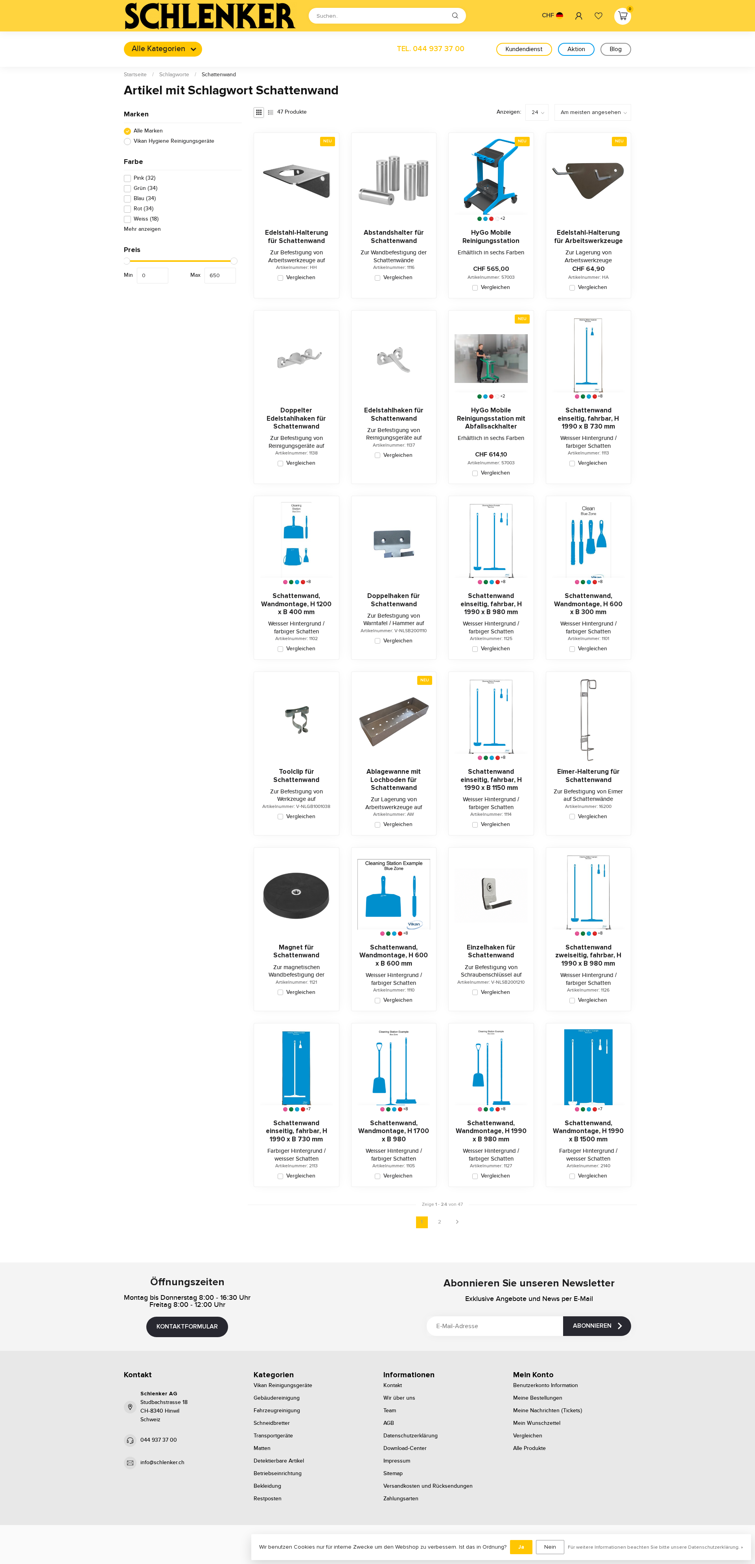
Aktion (576, 49)
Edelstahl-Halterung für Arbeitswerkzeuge (588, 237)
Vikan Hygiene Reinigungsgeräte (174, 141)
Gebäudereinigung (277, 1398)
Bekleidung (267, 1486)
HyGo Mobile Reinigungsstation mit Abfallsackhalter (491, 419)
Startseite (135, 74)
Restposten (268, 1498)
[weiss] (497, 219)
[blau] (485, 219)
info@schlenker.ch (162, 1462)
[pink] (577, 396)
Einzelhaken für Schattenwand (491, 951)
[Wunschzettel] (598, 16)
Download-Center (405, 1448)
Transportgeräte (273, 1435)
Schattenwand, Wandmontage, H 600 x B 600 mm (393, 956)
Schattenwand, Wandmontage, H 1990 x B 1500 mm (588, 1131)
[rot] (491, 219)
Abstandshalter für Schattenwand (394, 237)
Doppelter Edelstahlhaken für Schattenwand (296, 419)
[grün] (479, 219)
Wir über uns (399, 1398)
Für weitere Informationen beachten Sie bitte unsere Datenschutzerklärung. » (655, 1547)
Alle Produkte (529, 1448)
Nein (550, 1547)
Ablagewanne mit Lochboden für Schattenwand (393, 780)
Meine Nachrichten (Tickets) (547, 1410)
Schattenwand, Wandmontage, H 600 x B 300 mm (588, 604)
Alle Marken (148, 131)
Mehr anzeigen (142, 229)
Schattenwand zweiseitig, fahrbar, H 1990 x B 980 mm (588, 956)
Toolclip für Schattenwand (296, 776)
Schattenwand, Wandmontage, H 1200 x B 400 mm (296, 604)
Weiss (146, 219)
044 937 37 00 (158, 1440)
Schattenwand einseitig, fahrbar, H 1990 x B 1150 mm (491, 780)
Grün (146, 189)
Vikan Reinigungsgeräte (283, 1385)
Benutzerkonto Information (545, 1385)
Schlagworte (174, 74)
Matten (262, 1448)
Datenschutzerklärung (410, 1435)
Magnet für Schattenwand (296, 951)
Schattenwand (219, 74)
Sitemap (393, 1473)
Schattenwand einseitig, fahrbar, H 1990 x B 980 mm (491, 604)
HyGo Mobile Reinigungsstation (490, 237)
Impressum (396, 1461)
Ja (521, 1547)
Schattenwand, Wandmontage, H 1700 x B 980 (393, 1131)
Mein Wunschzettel (536, 1423)
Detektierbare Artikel (279, 1461)
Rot (144, 209)
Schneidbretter (272, 1423)
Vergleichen (300, 278)
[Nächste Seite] (457, 1222)
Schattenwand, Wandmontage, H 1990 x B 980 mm (491, 1131)
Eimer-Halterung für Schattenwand (588, 776)
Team (389, 1410)
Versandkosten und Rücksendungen (428, 1486)
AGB (388, 1423)
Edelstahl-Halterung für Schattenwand (296, 237)
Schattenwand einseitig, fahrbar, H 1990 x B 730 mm (588, 419)
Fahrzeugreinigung (277, 1410)
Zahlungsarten (400, 1498)
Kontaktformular (187, 1326)
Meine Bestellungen (537, 1398)
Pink (145, 179)
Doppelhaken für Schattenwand (393, 600)
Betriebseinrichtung (278, 1473)
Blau (145, 199)
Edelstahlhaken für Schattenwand (394, 414)
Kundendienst (524, 49)
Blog (616, 49)
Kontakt (392, 1385)
